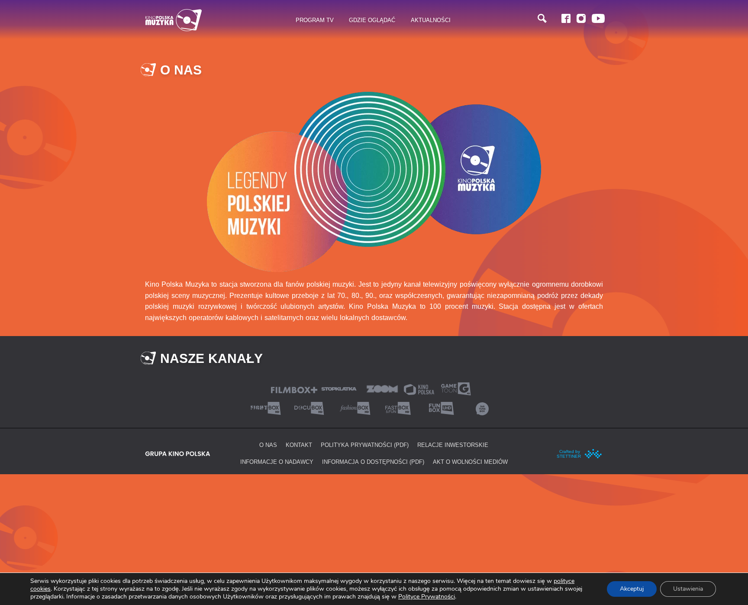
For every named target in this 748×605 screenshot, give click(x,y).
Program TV (315, 19)
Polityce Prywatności (426, 596)
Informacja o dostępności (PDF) (373, 461)
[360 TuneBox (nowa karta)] (482, 408)
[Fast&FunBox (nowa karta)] (395, 408)
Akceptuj (632, 589)
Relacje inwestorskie (452, 444)
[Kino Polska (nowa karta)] (419, 389)
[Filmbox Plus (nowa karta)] (294, 389)
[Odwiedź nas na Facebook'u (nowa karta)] (566, 18)
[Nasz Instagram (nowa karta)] (581, 18)
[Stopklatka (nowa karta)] (339, 388)
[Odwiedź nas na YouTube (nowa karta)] (598, 18)
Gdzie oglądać (372, 19)
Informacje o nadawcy (276, 461)
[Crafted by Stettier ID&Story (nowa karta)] (579, 452)
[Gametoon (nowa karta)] (455, 388)
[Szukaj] (542, 18)
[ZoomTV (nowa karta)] (382, 388)
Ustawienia (688, 589)
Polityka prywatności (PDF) (365, 444)
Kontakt (299, 444)
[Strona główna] (174, 20)
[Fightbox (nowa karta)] (265, 408)
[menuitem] (315, 20)
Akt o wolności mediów (470, 461)
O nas (268, 444)
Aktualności (431, 19)
